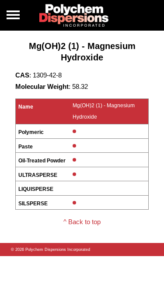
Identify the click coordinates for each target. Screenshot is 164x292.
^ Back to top (82, 221)
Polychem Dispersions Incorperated (73, 15)
